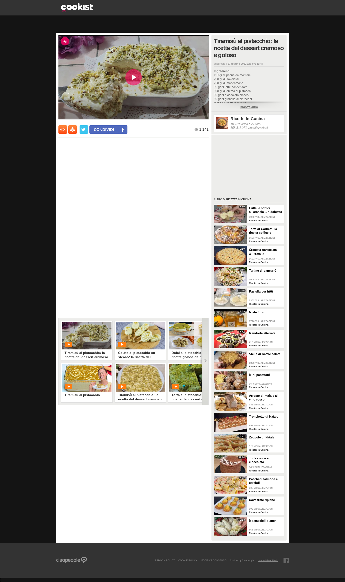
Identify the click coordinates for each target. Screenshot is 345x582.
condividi (104, 129)
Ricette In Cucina (247, 118)
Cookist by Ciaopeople (242, 560)
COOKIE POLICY (187, 560)
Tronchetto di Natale (263, 416)
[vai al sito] (77, 10)
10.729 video (239, 124)
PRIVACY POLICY (165, 560)
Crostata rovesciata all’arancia (263, 251)
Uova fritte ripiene (262, 500)
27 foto (256, 124)
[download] (72, 129)
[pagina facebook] (286, 560)
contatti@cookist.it (268, 560)
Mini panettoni (259, 375)
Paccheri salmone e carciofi (263, 481)
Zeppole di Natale (261, 437)
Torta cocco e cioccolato (258, 460)
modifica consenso (213, 560)
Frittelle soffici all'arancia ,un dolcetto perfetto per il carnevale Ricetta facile (265, 210)
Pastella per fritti (261, 291)
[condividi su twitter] (84, 129)
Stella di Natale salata (264, 354)
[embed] (62, 129)
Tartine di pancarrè (262, 270)
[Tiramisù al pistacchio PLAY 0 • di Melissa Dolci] (86, 378)
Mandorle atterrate (262, 333)
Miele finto (256, 312)
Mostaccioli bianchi (263, 521)
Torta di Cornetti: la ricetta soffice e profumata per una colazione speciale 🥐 (265, 231)
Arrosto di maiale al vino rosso (263, 397)
